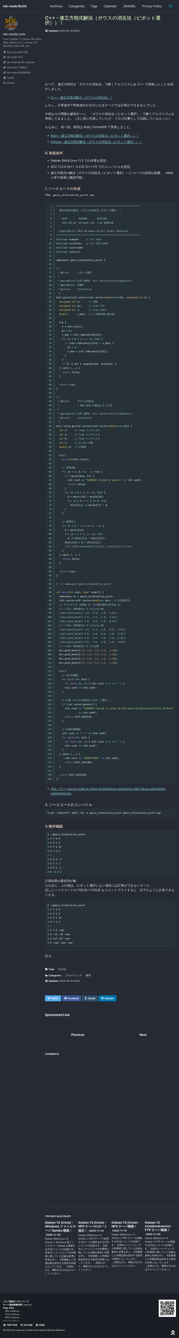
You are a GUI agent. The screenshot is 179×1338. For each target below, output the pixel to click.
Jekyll (42, 1330)
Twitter (10, 77)
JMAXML (129, 6)
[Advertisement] (110, 56)
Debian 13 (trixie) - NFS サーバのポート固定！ (92, 1226)
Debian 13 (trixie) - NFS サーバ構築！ (126, 1224)
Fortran (62, 969)
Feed (41, 1325)
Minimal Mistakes (56, 1330)
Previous (77, 1035)
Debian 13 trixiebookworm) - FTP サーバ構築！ (158, 1226)
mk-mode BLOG (15, 6)
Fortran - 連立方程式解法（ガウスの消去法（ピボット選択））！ (96, 142)
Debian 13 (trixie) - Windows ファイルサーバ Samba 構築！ (60, 1226)
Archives (56, 6)
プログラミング (73, 975)
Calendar (110, 6)
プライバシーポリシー (11, 1321)
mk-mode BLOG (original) (20, 62)
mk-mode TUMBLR (16, 67)
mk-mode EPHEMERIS (18, 72)
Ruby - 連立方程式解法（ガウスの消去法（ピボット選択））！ (95, 135)
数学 (88, 975)
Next (143, 1035)
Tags (94, 6)
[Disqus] (110, 1092)
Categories (77, 6)
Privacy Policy (152, 6)
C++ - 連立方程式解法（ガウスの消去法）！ (82, 97)
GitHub (10, 83)
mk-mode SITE (14, 57)
